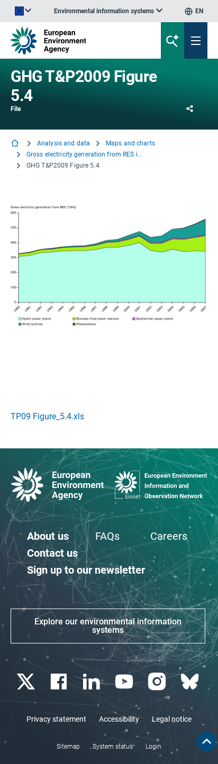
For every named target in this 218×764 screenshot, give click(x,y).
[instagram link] (157, 682)
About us (48, 536)
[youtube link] (125, 682)
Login (153, 746)
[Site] (74, 40)
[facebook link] (59, 682)
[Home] (16, 144)
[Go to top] (206, 741)
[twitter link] (26, 682)
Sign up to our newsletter (86, 570)
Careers (168, 536)
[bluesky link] (190, 682)
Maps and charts (130, 143)
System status (113, 746)
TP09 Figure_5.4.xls (47, 416)
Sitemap (68, 746)
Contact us (52, 553)
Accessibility (119, 719)
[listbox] (108, 11)
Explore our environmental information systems (107, 625)
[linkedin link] (92, 682)
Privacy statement (56, 719)
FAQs (107, 536)
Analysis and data (63, 143)
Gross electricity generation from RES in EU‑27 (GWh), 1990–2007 (84, 154)
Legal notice (172, 719)
